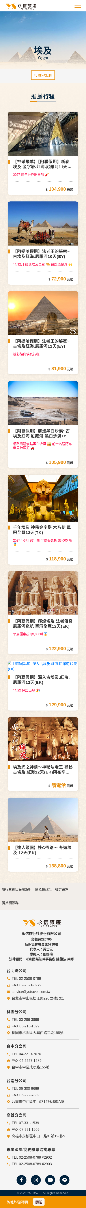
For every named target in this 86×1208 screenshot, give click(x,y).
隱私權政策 (43, 889)
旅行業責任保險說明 (17, 889)
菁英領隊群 (10, 903)
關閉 (38, 1201)
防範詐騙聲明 (17, 1201)
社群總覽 (61, 889)
